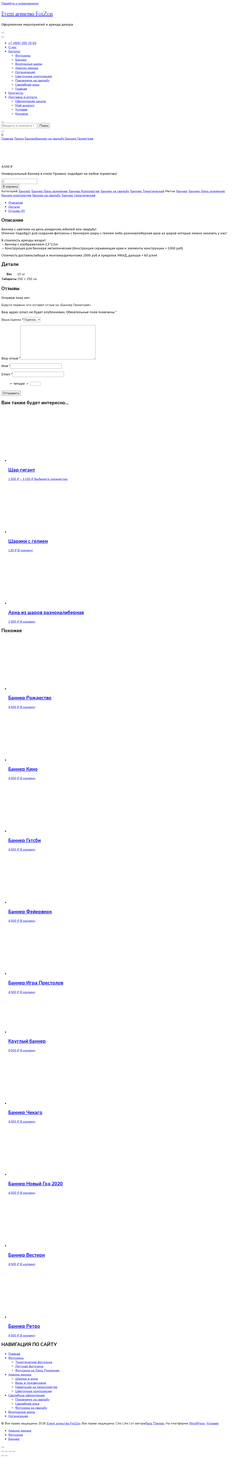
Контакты (15, 93)
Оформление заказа (30, 101)
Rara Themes (154, 1423)
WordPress (197, 1423)
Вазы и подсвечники (30, 1383)
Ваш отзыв (10, 358)
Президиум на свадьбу (32, 80)
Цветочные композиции (33, 76)
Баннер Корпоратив (84, 191)
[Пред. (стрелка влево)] (2, 1455)
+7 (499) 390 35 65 (22, 43)
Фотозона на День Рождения (37, 1370)
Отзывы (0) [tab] (16, 211)
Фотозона (15, 1435)
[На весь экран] (6, 1451)
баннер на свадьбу (46, 195)
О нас (12, 47)
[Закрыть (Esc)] (13, 1451)
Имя (5, 366)
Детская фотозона (29, 1366)
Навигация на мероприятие (36, 1387)
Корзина (21, 114)
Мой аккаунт (25, 105)
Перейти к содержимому (20, 3)
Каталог (14, 51)
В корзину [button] (25, 550)
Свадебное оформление (26, 1395)
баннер (181, 191)
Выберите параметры (51, 479)
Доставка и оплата (22, 97)
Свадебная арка (27, 85)
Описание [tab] (15, 203)
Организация (25, 72)
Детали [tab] (14, 207)
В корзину (10, 186)
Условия (21, 109)
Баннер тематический (78, 195)
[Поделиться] (10, 1451)
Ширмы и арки (26, 1379)
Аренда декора (26, 68)
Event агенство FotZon (27, 14)
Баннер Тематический (147, 191)
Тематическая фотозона (33, 1362)
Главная (21, 89)
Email (6, 374)
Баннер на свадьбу (115, 191)
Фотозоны (23, 55)
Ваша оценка (12, 320)
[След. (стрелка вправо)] (6, 1455)
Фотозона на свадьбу (31, 1408)
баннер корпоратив (16, 195)
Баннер (20, 60)
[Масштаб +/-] (2, 1451)
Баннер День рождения (49, 191)
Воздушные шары (28, 64)
